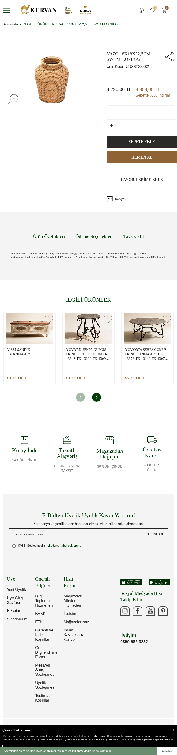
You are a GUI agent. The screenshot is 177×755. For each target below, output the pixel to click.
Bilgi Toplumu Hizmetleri (44, 601)
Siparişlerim (17, 619)
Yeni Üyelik (16, 589)
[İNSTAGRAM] (125, 611)
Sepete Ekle (142, 141)
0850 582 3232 (134, 641)
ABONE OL (154, 534)
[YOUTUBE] (150, 611)
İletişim (70, 613)
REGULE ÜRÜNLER (38, 24)
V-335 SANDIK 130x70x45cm (18, 352)
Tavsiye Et (121, 199)
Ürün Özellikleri (49, 236)
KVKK (40, 613)
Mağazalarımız (74, 622)
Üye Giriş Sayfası (15, 600)
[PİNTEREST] (163, 611)
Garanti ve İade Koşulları (44, 635)
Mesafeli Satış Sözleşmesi (45, 670)
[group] (51, 80)
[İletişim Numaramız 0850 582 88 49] (125, 623)
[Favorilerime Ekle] (49, 319)
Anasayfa (10, 24)
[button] (80, 397)
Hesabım (14, 611)
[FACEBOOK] (137, 611)
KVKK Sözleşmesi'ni (32, 545)
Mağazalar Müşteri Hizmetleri (73, 601)
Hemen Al (142, 157)
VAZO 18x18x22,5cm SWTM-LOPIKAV (89, 24)
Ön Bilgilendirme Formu (46, 652)
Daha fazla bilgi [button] (102, 751)
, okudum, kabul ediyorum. (49, 545)
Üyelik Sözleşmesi (45, 685)
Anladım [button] (167, 751)
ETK (39, 622)
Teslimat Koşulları (42, 697)
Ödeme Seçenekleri (94, 236)
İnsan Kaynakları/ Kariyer (73, 635)
